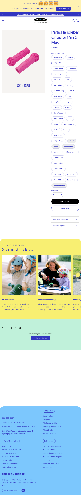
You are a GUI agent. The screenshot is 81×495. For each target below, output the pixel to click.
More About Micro (10, 441)
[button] (73, 20)
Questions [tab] (16, 328)
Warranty (46, 460)
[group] (40, 14)
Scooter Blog (7, 460)
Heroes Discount (49, 433)
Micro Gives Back (9, 453)
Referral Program (9, 467)
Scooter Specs (59, 226)
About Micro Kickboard (11, 450)
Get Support (49, 441)
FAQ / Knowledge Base (52, 446)
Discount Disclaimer (51, 464)
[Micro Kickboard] (40, 20)
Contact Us (47, 467)
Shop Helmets (63, 9)
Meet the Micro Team (11, 457)
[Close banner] (78, 6)
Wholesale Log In (50, 423)
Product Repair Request (52, 457)
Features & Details (60, 219)
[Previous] (2, 14)
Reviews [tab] (5, 328)
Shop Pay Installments (52, 426)
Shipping (46, 419)
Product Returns (49, 450)
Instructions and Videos (52, 453)
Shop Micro (48, 411)
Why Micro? (7, 446)
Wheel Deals (48, 430)
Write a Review (42, 338)
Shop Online (48, 416)
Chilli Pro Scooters (10, 464)
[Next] (78, 14)
